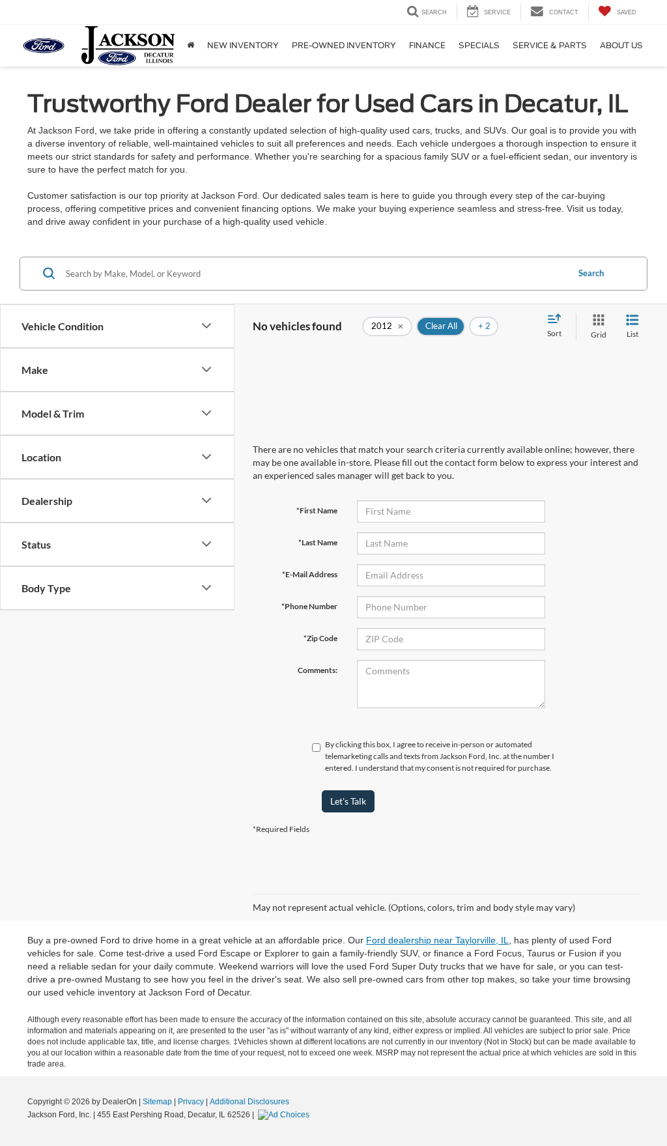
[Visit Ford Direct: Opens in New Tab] (285, 1114)
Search (591, 273)
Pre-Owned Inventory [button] (344, 45)
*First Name (316, 510)
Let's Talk (348, 801)
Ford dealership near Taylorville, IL (437, 940)
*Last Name (317, 542)
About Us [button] (621, 45)
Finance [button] (427, 45)
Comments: (317, 670)
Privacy (191, 1101)
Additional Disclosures (249, 1101)
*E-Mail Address (309, 574)
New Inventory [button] (243, 45)
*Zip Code (320, 638)
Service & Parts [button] (550, 45)
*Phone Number (309, 606)
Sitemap (157, 1101)
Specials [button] (479, 45)
